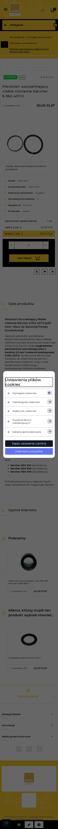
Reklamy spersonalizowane (26, 432)
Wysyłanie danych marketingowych (21, 421)
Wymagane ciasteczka (24, 393)
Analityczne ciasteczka (24, 411)
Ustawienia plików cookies (23, 382)
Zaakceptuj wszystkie (29, 451)
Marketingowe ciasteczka (26, 402)
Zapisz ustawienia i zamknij (29, 443)
